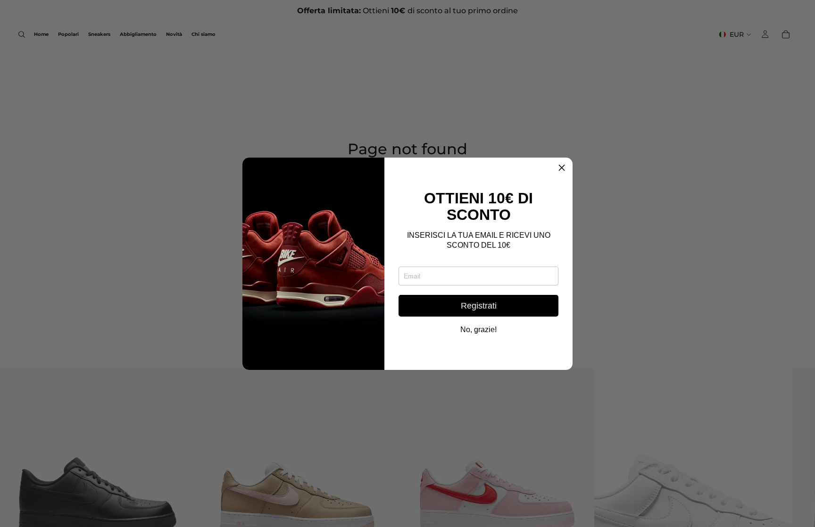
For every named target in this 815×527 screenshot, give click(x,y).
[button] (562, 168)
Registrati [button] (479, 305)
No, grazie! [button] (478, 330)
